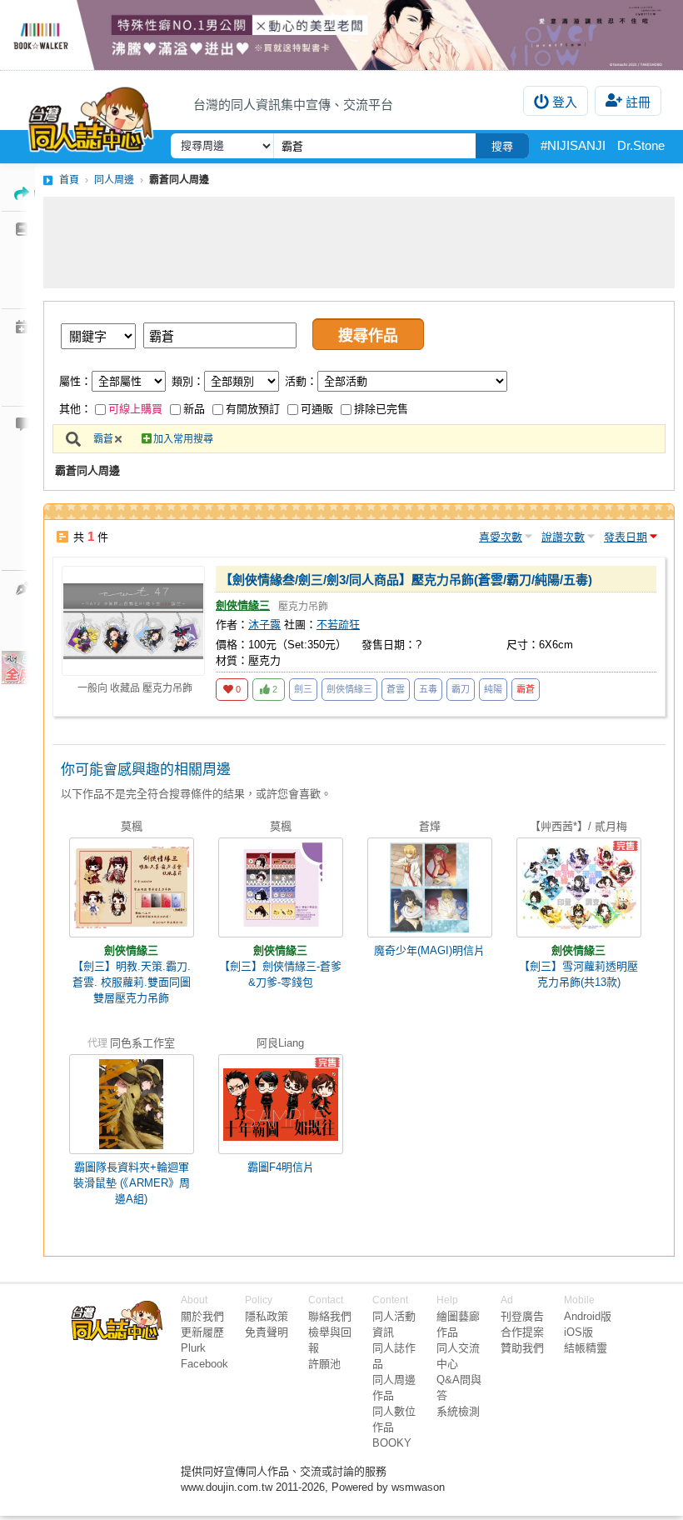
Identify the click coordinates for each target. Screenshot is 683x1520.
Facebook (204, 1364)
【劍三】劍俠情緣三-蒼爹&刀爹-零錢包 (280, 974)
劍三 (303, 689)
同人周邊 (114, 180)
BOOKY (391, 1443)
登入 (564, 102)
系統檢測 (458, 1411)
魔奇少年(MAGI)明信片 (429, 950)
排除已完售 (381, 408)
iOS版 (578, 1332)
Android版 (587, 1316)
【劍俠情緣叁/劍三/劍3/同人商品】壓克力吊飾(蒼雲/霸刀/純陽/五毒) (406, 579)
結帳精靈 (585, 1348)
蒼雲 (395, 689)
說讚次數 (563, 537)
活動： (301, 381)
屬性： (75, 381)
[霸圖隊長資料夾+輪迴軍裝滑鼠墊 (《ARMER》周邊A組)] (131, 1104)
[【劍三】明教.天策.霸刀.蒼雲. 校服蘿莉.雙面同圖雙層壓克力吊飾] (131, 888)
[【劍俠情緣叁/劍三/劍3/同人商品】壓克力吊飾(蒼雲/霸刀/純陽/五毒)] (133, 621)
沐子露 (264, 624)
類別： (188, 381)
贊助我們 (522, 1348)
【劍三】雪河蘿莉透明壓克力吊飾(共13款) (578, 974)
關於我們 (202, 1316)
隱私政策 (266, 1316)
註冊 (638, 102)
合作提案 (522, 1332)
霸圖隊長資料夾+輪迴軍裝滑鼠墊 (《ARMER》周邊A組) (131, 1183)
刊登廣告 (522, 1316)
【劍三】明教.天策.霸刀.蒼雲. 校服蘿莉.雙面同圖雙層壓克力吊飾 (131, 982)
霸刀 (460, 689)
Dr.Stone (641, 145)
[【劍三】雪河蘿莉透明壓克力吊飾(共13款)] (578, 888)
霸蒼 (103, 439)
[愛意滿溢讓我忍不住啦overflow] (341, 35)
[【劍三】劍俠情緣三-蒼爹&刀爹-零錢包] (280, 888)
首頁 (69, 180)
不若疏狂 (338, 624)
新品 (194, 408)
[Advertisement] (359, 242)
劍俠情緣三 (243, 605)
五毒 (428, 689)
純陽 (493, 689)
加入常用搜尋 (183, 439)
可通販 (317, 408)
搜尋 (502, 146)
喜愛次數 (500, 537)
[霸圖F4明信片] (280, 1104)
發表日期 (625, 537)
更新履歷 (202, 1332)
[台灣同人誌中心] (90, 115)
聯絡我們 (329, 1316)
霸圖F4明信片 (280, 1167)
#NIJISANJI (573, 145)
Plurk (193, 1348)
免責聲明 (266, 1332)
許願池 (324, 1364)
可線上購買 (135, 408)
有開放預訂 (253, 408)
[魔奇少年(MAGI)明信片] (429, 888)
